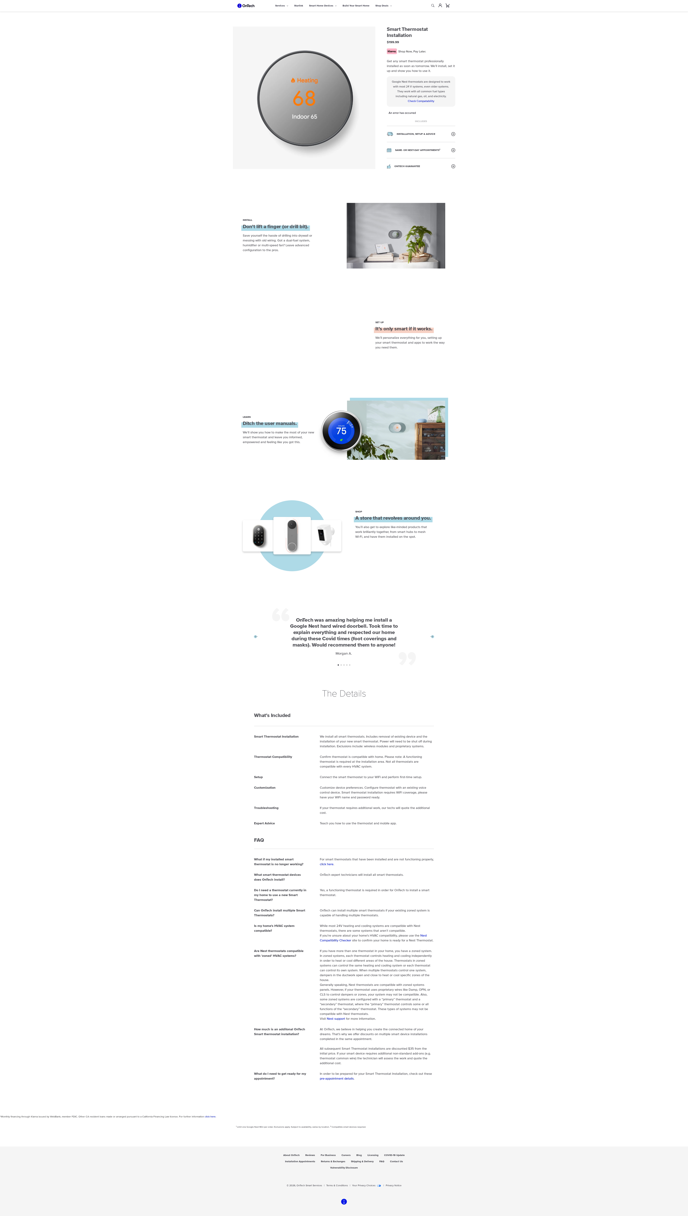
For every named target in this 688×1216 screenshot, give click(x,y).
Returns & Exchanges (333, 1161)
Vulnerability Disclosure (344, 1168)
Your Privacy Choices (364, 1185)
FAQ (381, 1161)
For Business (328, 1155)
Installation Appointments (300, 1161)
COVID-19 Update (394, 1155)
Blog (359, 1155)
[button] (421, 134)
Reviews (310, 1155)
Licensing (372, 1155)
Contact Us (396, 1161)
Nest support (336, 1018)
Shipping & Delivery (362, 1161)
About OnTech (291, 1155)
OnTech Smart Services (309, 1185)
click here (326, 864)
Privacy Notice (394, 1185)
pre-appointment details (337, 1078)
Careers (346, 1155)
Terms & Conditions (337, 1185)
